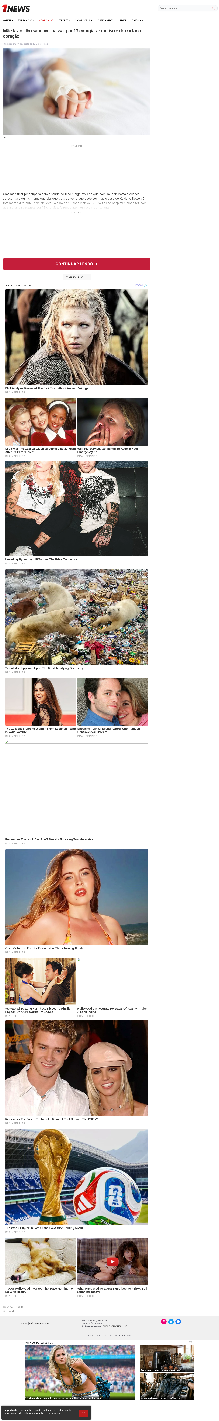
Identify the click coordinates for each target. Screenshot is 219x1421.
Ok (83, 1413)
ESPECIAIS (137, 20)
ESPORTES (64, 20)
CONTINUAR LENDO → (77, 264)
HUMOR (123, 20)
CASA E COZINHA (84, 20)
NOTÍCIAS (8, 20)
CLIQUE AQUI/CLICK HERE (115, 1326)
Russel (45, 43)
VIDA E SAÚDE (46, 20)
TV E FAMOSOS (26, 20)
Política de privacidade (39, 1323)
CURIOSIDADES (105, 20)
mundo (11, 1311)
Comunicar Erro (74, 277)
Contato (24, 1323)
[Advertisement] (76, 168)
